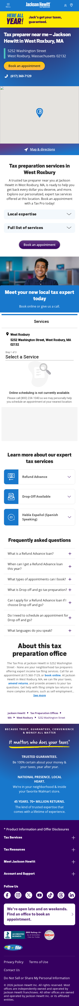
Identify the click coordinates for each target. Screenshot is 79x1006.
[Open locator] (71, 5)
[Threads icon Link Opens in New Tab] (61, 897)
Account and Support (19, 873)
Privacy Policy (13, 962)
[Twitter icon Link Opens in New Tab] (28, 897)
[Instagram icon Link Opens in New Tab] (18, 897)
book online (53, 675)
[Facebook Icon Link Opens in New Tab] (7, 897)
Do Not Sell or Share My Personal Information (37, 978)
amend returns (18, 683)
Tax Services (13, 837)
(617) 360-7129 (21, 76)
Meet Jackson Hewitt (19, 861)
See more (39, 695)
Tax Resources (14, 849)
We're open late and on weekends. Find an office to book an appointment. (35, 913)
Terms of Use (38, 962)
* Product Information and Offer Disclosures (36, 829)
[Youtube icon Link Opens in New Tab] (39, 897)
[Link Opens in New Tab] (23, 935)
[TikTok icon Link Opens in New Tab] (50, 897)
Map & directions (39, 149)
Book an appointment (24, 66)
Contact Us (12, 970)
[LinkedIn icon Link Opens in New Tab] (71, 897)
